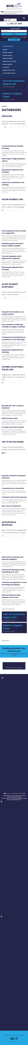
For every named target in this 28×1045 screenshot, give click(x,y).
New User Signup (22, 37)
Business (5, 49)
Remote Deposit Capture (9, 61)
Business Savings (7, 55)
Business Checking (7, 52)
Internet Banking (7, 64)
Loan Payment (14, 39)
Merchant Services (8, 58)
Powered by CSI (14, 1041)
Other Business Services (9, 73)
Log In (14, 34)
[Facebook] (26, 23)
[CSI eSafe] (24, 23)
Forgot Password (14, 37)
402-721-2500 (16, 23)
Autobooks (6, 67)
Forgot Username (6, 37)
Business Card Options (9, 70)
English (8, 19)
